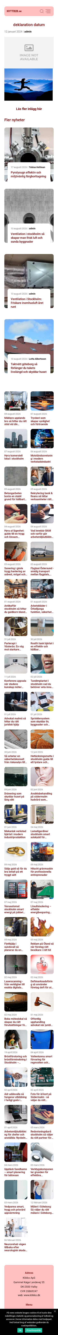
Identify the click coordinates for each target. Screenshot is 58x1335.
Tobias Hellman (37, 167)
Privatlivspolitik (34, 1330)
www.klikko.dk (32, 1295)
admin (28, 31)
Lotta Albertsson (37, 359)
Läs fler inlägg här (29, 109)
